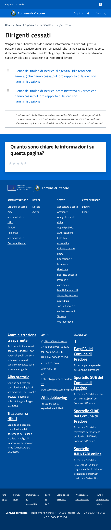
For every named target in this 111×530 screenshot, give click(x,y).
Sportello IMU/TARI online (87, 451)
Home (8, 25)
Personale (45, 25)
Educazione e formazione (64, 261)
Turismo (61, 316)
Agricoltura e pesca (67, 207)
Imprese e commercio (63, 282)
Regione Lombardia (14, 4)
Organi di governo (17, 207)
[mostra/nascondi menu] (6, 13)
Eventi (85, 212)
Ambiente (62, 212)
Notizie (36, 207)
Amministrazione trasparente (22, 337)
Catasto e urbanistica (63, 240)
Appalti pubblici (65, 227)
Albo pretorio (18, 377)
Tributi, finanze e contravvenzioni (66, 308)
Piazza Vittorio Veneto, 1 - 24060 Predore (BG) (57, 341)
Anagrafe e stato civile (66, 219)
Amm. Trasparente (26, 25)
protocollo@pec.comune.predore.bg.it (55, 390)
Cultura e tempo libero (66, 251)
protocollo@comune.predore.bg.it (55, 379)
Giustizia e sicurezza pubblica (67, 271)
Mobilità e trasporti (67, 290)
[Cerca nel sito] (104, 13)
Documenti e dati (17, 243)
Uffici (10, 222)
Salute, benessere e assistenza (67, 298)
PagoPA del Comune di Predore (83, 354)
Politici (11, 227)
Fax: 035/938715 (53, 352)
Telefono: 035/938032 (56, 347)
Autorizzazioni (65, 233)
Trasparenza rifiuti (18, 416)
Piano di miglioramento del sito (102, 499)
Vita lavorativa (65, 322)
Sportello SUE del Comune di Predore (88, 382)
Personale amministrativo (16, 235)
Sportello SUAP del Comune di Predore (86, 416)
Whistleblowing (54, 397)
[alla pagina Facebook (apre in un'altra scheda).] (87, 13)
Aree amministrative (16, 214)
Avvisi (35, 212)
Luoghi (86, 207)
